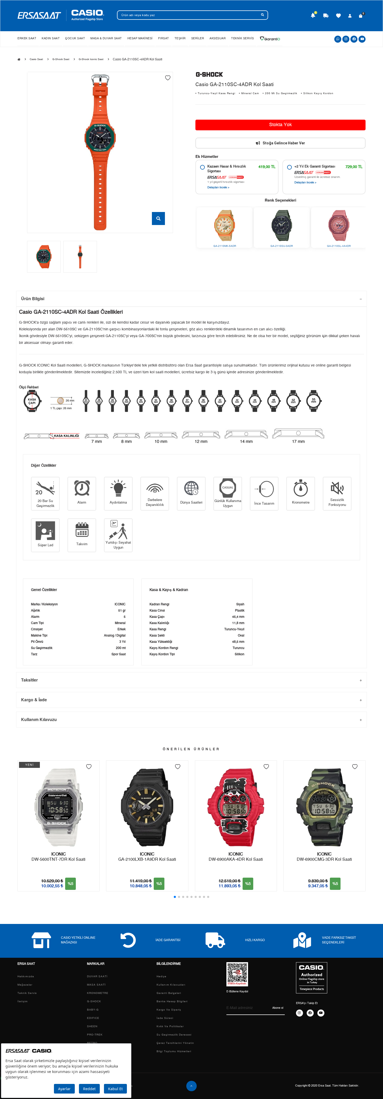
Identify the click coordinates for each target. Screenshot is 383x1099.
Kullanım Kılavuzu (39, 719)
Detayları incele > (218, 187)
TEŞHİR (180, 38)
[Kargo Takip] (326, 16)
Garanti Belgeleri (169, 993)
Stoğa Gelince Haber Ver (284, 143)
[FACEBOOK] (310, 1013)
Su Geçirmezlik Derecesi (174, 1034)
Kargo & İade (34, 700)
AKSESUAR (217, 38)
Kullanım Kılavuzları (171, 985)
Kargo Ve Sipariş (169, 1009)
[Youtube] (362, 39)
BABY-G (93, 1009)
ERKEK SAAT (26, 38)
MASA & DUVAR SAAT (106, 38)
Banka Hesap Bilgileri (172, 1001)
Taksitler (29, 680)
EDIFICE (93, 1018)
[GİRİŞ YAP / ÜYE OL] (350, 16)
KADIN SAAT (51, 38)
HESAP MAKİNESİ (140, 38)
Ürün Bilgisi (32, 298)
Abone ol (277, 1007)
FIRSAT (163, 38)
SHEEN (92, 1026)
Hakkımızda (25, 976)
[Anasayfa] (18, 59)
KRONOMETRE (97, 993)
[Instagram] (345, 39)
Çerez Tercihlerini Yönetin (175, 1043)
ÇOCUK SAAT (75, 38)
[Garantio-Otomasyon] (270, 38)
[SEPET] (360, 16)
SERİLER (197, 38)
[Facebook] (353, 39)
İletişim (22, 1001)
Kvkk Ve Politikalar (170, 1026)
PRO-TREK (95, 1034)
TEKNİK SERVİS (242, 38)
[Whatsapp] (337, 39)
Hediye (161, 976)
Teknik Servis (27, 993)
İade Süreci (165, 1018)
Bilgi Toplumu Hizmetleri (174, 1051)
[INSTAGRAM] (299, 1013)
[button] (175, 897)
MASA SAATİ (96, 985)
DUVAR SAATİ (97, 976)
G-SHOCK (94, 1001)
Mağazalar (24, 985)
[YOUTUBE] (320, 1013)
